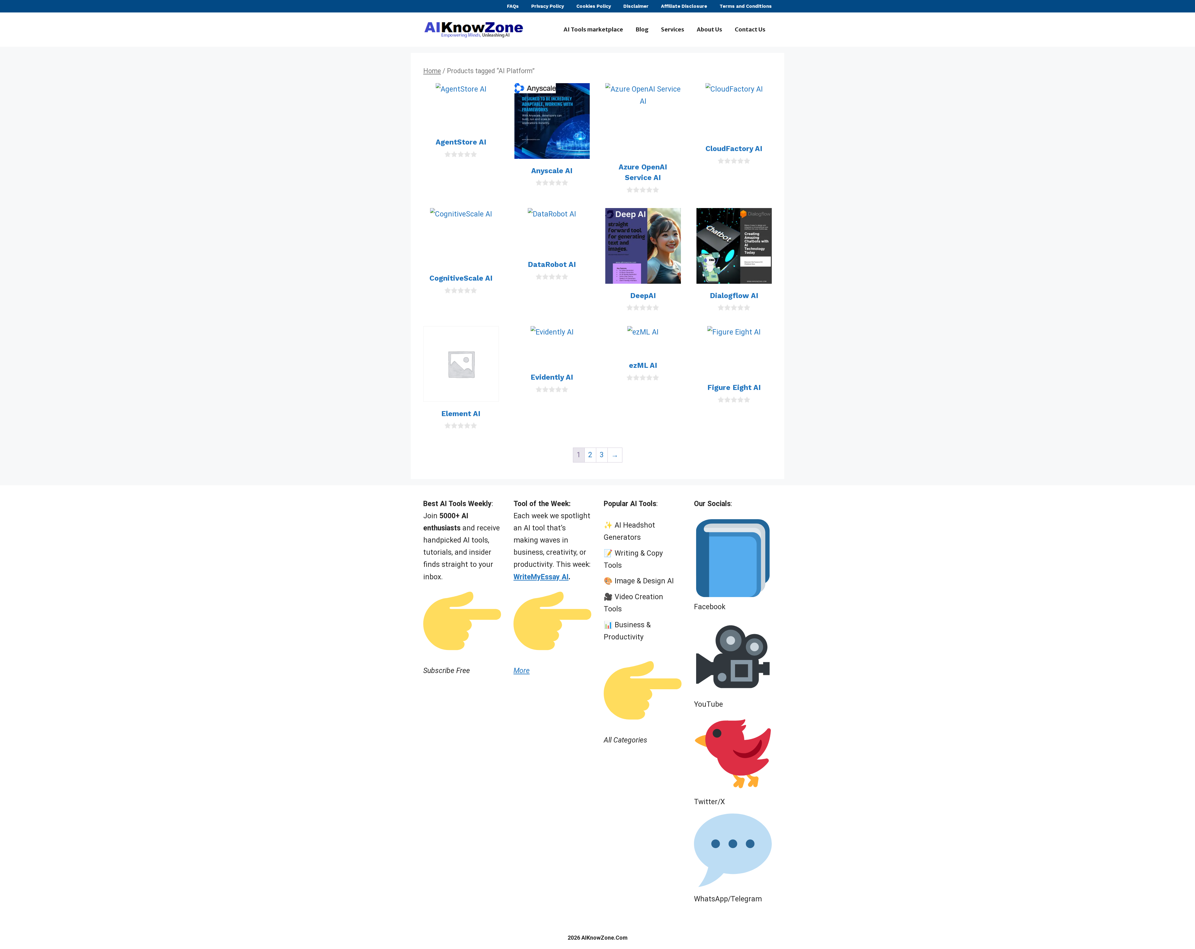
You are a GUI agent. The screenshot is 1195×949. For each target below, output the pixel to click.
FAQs (513, 6)
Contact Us (750, 29)
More (521, 671)
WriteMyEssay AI (541, 577)
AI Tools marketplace (593, 29)
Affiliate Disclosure (684, 6)
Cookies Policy (593, 6)
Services (672, 29)
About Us (709, 29)
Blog (642, 29)
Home (432, 71)
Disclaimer (636, 6)
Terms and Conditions (745, 6)
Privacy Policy (547, 6)
